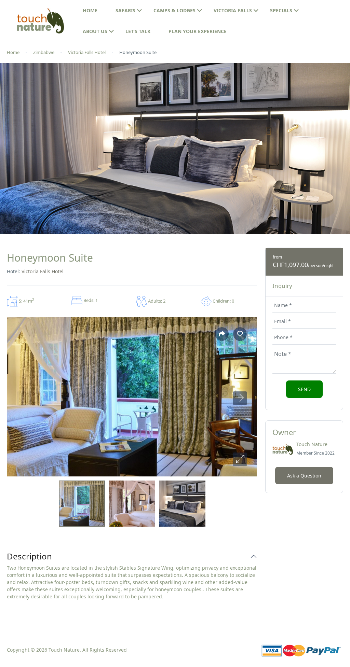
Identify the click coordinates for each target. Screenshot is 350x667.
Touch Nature (311, 444)
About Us (95, 31)
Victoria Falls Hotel (87, 52)
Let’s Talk (137, 31)
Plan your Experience (198, 31)
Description (29, 556)
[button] (240, 459)
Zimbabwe (43, 52)
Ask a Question (304, 475)
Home (90, 10)
